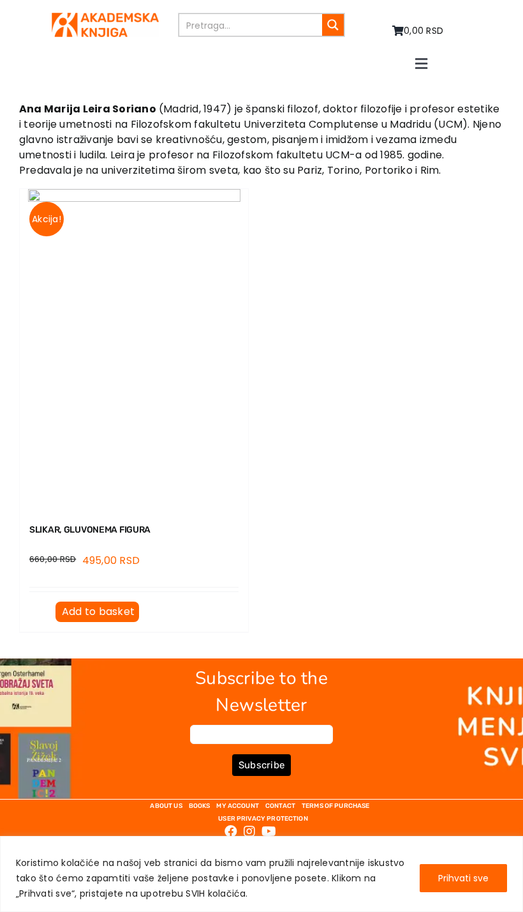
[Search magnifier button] (333, 25)
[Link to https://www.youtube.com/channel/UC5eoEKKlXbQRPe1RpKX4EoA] (269, 831)
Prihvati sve (463, 878)
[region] (261, 874)
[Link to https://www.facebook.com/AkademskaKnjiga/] (231, 831)
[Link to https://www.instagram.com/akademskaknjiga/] (249, 831)
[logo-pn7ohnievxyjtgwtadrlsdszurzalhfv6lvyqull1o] (105, 17)
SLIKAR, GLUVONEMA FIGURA (90, 529)
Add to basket (98, 611)
